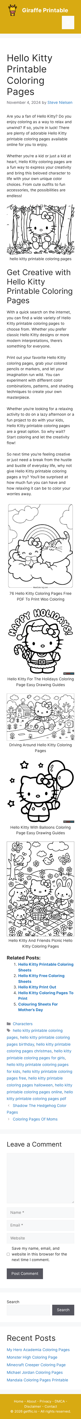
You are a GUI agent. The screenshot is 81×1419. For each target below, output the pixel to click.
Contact (51, 1406)
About (31, 1401)
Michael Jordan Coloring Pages (35, 1372)
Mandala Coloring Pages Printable (37, 1380)
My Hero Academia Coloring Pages (38, 1349)
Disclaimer (32, 1406)
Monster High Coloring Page (32, 1357)
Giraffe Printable (45, 10)
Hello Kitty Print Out (37, 987)
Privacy (45, 1401)
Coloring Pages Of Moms (35, 1119)
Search (13, 1302)
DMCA (60, 1401)
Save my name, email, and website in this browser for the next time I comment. (39, 1254)
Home (18, 1401)
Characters (23, 1024)
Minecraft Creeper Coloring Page (36, 1365)
